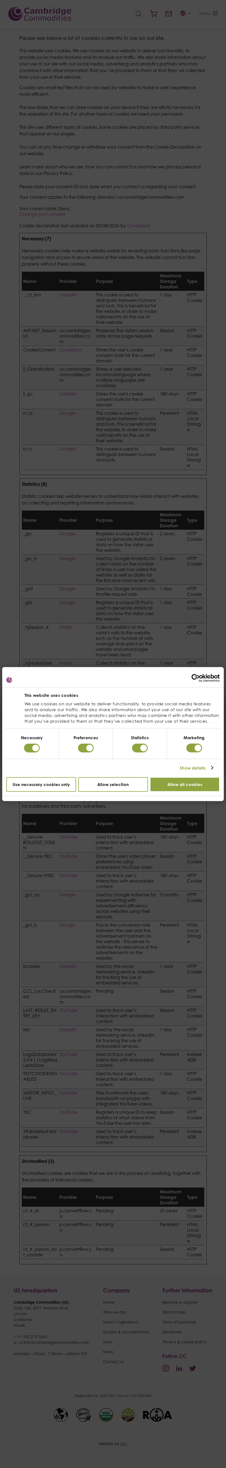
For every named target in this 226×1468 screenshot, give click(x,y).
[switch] (86, 748)
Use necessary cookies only (41, 784)
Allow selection (113, 784)
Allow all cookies (184, 784)
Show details (193, 768)
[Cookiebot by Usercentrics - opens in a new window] (195, 678)
